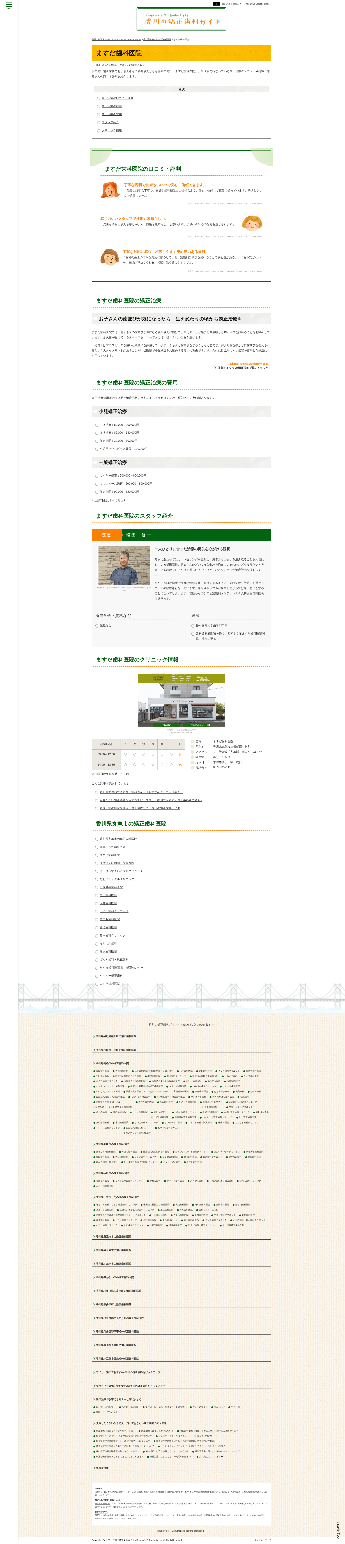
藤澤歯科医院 (108, 927)
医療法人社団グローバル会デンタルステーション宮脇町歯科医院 (157, 1091)
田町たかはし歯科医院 (223, 1096)
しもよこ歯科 (231, 1076)
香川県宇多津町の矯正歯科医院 (113, 1304)
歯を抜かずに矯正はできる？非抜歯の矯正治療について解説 (185, 1441)
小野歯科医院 (149, 1220)
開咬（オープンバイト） (108, 1412)
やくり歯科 (255, 1091)
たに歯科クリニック (133, 1225)
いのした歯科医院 (187, 1102)
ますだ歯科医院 (110, 983)
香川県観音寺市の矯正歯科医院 (113, 1250)
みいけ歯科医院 (193, 1081)
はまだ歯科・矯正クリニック (202, 1225)
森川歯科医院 (102, 1220)
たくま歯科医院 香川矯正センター (122, 967)
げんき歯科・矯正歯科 (114, 959)
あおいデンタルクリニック (117, 879)
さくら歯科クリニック (107, 1081)
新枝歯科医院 (119, 1112)
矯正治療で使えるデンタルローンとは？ (115, 1430)
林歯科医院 (223, 1122)
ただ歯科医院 (186, 1210)
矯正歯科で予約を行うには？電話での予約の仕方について (124, 1436)
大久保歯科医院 (253, 1071)
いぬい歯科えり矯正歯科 (221, 1180)
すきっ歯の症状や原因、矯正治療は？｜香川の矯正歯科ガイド (140, 808)
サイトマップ (260, 1540)
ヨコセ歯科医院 (110, 919)
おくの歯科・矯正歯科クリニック (249, 1220)
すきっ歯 (235, 1407)
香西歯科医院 (102, 1180)
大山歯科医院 (182, 1204)
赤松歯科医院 (205, 1071)
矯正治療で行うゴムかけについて (157, 1430)
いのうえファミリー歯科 (108, 1091)
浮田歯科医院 (102, 1071)
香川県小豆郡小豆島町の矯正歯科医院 (117, 1358)
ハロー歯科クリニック (107, 1225)
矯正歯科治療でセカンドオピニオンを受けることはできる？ (209, 1430)
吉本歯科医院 (186, 1071)
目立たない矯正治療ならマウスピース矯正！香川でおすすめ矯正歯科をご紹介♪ (151, 800)
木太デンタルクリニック (241, 1107)
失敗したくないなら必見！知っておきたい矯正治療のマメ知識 (131, 1423)
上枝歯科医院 (166, 1210)
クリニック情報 (112, 130)
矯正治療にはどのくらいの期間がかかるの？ (171, 1456)
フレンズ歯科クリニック (108, 1127)
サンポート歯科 (198, 1096)
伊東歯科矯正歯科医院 (185, 1117)
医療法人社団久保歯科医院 (205, 1076)
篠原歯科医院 (108, 951)
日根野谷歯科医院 (111, 887)
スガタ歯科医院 (210, 1112)
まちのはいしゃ (170, 1220)
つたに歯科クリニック (250, 1180)
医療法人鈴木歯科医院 (135, 1081)
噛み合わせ (219, 1407)
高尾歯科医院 (248, 1215)
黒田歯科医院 (108, 895)
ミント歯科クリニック (216, 1220)
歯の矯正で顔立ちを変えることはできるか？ (167, 1451)
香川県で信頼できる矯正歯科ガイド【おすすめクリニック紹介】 (141, 792)
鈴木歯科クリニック (113, 935)
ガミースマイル (200, 1407)
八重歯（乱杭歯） (130, 1407)
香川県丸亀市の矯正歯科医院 (118, 838)
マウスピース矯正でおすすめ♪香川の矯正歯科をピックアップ (130, 1385)
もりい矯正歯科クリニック (237, 1112)
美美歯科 (240, 1091)
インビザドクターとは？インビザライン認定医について (185, 1436)
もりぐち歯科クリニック (169, 1127)
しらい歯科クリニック (126, 1220)
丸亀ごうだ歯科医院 (113, 846)
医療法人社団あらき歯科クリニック (137, 1210)
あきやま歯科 (196, 1180)
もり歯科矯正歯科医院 (233, 1225)
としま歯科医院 (140, 1112)
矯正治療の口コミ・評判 (117, 98)
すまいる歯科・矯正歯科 (200, 1122)
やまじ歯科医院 (110, 855)
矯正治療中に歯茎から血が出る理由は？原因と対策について (125, 1446)
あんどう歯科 (214, 1081)
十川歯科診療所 (159, 1215)
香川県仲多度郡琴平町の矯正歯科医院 (117, 1331)
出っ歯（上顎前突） (106, 1407)
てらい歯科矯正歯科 (140, 1096)
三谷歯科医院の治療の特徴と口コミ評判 (154, 1071)
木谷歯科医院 (156, 1225)
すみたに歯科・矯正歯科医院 (171, 1096)
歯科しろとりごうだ (208, 1210)
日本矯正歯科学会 (102, 1504)
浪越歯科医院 (175, 1225)
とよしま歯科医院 (104, 1210)
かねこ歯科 (155, 1180)
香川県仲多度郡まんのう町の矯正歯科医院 (120, 1318)
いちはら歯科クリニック (204, 1086)
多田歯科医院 (166, 1102)
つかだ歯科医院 (146, 1102)
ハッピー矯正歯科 (111, 975)
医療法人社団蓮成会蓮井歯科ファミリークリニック (121, 1215)
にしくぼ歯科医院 (231, 1086)
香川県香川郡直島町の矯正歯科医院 (116, 1345)
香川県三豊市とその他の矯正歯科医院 (117, 1197)
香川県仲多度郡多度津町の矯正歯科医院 (118, 1290)
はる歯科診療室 (221, 1091)
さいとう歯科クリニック (146, 1122)
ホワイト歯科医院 (175, 1180)
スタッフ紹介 (110, 122)
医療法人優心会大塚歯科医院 (166, 1081)
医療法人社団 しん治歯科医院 (110, 1096)
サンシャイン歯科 (173, 1122)
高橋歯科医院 (201, 1215)
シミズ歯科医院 (251, 1076)
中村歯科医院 (201, 1091)
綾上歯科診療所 (191, 1220)
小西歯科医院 (121, 1122)
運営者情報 (102, 1467)
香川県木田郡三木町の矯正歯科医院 (116, 1049)
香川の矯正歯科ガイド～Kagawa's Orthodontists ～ (246, 4)
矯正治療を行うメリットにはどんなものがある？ (120, 1456)
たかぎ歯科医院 (202, 1204)
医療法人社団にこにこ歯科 (128, 1076)
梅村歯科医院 (154, 1076)
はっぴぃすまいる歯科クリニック (121, 871)
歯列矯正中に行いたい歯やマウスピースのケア (217, 1451)
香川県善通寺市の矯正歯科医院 (113, 1236)
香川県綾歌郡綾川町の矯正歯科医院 (116, 1036)
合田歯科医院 (222, 1204)
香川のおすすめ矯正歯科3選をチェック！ (244, 367)
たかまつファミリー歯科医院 (110, 1086)
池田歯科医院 (262, 1112)
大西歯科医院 (121, 1071)
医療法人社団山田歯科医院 (117, 863)
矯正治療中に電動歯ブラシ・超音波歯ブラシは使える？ (123, 1441)
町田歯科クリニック (176, 1076)
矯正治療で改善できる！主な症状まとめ (118, 1399)
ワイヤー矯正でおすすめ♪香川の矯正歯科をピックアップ (128, 1372)
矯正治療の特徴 (112, 106)
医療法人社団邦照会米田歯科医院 (146, 1086)
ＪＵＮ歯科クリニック (229, 1071)
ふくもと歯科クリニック (247, 1122)
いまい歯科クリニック (114, 911)
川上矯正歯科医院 (247, 1117)
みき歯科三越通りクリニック (243, 1102)
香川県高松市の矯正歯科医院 (112, 1063)
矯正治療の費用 (112, 114)
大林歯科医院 (108, 903)
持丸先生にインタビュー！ (212, 1456)
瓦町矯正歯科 (102, 1122)
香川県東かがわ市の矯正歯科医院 (115, 1277)
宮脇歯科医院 (233, 1081)
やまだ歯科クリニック (225, 1215)
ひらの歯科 (101, 1112)
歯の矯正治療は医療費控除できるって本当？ (117, 1451)
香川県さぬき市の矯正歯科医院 (113, 1263)
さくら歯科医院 (180, 1215)
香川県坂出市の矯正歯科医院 (112, 1173)
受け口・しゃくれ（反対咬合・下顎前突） (165, 1407)
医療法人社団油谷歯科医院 (156, 1204)
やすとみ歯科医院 (177, 1086)
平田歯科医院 (102, 1076)
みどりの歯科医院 (104, 1186)
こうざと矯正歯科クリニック (129, 1180)
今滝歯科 (244, 1096)
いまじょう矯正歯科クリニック (218, 1117)
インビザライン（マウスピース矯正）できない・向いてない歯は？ (193, 1446)
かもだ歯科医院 (242, 1204)
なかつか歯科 (108, 943)
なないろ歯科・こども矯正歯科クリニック (116, 1204)
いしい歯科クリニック (185, 1112)
